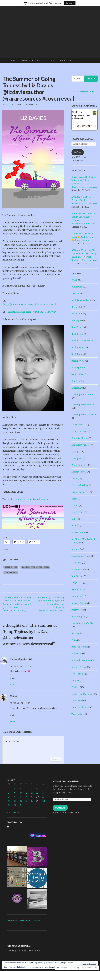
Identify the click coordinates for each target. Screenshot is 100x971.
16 (14, 797)
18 (26, 797)
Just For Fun (77, 512)
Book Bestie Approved (82, 340)
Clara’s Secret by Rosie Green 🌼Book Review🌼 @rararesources (82, 236)
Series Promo (78, 674)
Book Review (77, 361)
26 (32, 801)
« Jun (9, 812)
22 (9, 801)
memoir (75, 525)
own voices (77, 583)
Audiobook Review (80, 300)
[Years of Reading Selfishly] (37, 899)
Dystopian (76, 458)
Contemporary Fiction (82, 394)
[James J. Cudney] (17, 877)
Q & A (74, 640)
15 (9, 797)
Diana (13, 695)
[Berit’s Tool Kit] (37, 835)
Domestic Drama (79, 438)
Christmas (76, 388)
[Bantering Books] (17, 835)
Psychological (78, 616)
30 (15, 805)
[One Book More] (37, 878)
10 (21, 793)
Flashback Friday (79, 485)
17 (20, 797)
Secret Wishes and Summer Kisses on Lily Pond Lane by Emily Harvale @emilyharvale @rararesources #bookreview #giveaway (17, 604)
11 (26, 793)
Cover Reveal (14, 559)
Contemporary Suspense (83, 414)
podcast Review (79, 603)
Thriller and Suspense (82, 694)
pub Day (75, 633)
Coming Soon (11, 567)
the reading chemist (21, 659)
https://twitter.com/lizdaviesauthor (30, 499)
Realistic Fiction (79, 647)
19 (32, 797)
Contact (50, 60)
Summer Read (11, 572)
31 (20, 805)
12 (32, 793)
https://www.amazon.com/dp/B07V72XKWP (32, 311)
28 (43, 801)
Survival (75, 680)
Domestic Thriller (80, 445)
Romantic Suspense (81, 660)
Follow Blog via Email (82, 139)
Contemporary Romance (83, 404)
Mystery (75, 549)
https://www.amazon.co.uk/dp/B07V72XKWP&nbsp (31, 304)
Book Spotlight (78, 367)
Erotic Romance (79, 465)
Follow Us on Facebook (83, 91)
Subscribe (60, 808)
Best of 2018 (77, 307)
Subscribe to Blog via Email (66, 781)
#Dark (74, 280)
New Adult (76, 562)
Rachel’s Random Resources (35, 567)
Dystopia (75, 451)
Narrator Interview (80, 556)
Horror (74, 499)
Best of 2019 (77, 313)
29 (9, 805)
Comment (56, 759)
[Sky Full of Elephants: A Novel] (94, 114)
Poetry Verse (77, 610)
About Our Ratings (30, 60)
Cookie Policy (54, 967)
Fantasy (75, 478)
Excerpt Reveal (78, 472)
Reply (12, 685)
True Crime (77, 700)
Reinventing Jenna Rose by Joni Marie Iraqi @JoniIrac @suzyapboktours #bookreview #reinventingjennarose (51, 604)
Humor (74, 505)
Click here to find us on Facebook (23, 921)
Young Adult (77, 714)
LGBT (74, 519)
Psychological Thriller (82, 623)
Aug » (16, 812)
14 (43, 793)
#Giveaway (76, 287)
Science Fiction (79, 667)
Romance (76, 653)
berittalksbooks (27, 104)
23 (15, 801)
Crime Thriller (78, 431)
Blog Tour (76, 327)
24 (21, 801)
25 (26, 801)
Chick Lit (75, 381)
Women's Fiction (79, 707)
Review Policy (67, 60)
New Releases (78, 569)
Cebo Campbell (78, 118)
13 (37, 793)
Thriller (75, 687)
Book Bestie (77, 334)
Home (12, 60)
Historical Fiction (80, 492)
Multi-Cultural (78, 532)
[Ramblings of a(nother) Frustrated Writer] (37, 857)
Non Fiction (77, 576)
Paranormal (77, 589)
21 (43, 797)
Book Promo (77, 354)
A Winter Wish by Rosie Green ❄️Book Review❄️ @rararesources (84, 200)
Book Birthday (78, 347)
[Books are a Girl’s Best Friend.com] (17, 856)
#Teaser (75, 293)
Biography (76, 320)
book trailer (77, 374)
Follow (77, 152)
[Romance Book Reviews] (17, 898)
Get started (70, 3)
